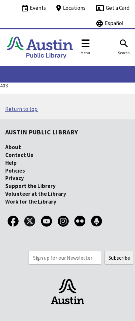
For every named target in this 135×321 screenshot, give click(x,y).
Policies (15, 170)
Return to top (21, 109)
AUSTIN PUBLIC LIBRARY (41, 132)
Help (11, 162)
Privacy (14, 178)
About (13, 147)
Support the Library (30, 186)
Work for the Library (30, 201)
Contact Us (19, 155)
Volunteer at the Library (35, 193)
